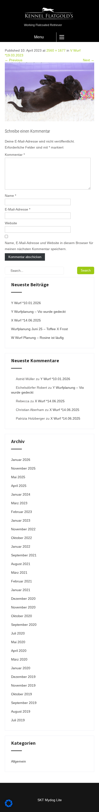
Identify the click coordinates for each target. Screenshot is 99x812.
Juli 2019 (18, 720)
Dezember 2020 (23, 598)
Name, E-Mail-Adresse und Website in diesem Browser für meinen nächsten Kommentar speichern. (49, 246)
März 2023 (19, 503)
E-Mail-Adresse (17, 209)
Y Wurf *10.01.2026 (26, 303)
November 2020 (23, 607)
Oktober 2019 (21, 694)
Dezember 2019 (23, 677)
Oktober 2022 (21, 538)
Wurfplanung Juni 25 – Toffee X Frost (39, 329)
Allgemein (18, 761)
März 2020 (19, 659)
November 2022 (23, 529)
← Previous (13, 60)
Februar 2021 (21, 581)
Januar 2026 (20, 460)
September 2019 (24, 703)
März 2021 (19, 572)
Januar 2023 (20, 520)
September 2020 (24, 625)
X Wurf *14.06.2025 (26, 320)
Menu (39, 37)
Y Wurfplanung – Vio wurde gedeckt (38, 312)
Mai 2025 (18, 477)
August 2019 (20, 711)
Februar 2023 (21, 512)
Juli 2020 (18, 633)
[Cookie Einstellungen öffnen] (8, 806)
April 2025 (18, 486)
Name (10, 196)
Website (11, 223)
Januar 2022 (20, 546)
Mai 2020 (18, 642)
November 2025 (23, 468)
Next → (88, 60)
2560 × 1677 (56, 50)
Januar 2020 (20, 668)
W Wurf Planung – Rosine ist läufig (37, 338)
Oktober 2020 (21, 616)
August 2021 (20, 564)
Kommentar (15, 155)
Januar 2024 (20, 494)
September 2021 (24, 555)
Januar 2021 (20, 590)
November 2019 (23, 685)
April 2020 (18, 651)
